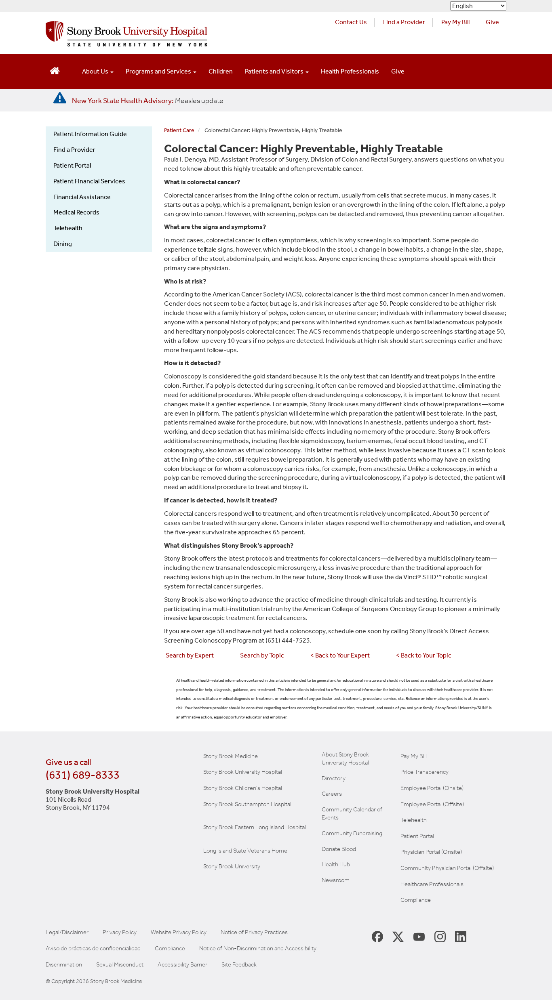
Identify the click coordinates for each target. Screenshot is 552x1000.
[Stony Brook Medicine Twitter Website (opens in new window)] (419, 936)
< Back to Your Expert (340, 655)
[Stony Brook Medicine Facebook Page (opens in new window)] (377, 936)
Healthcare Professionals (432, 884)
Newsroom (336, 880)
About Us (96, 71)
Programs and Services (159, 71)
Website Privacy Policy (178, 932)
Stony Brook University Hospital (242, 771)
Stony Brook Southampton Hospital (247, 804)
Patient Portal (72, 165)
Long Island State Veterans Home (245, 850)
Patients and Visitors (275, 71)
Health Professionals (350, 71)
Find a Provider (404, 22)
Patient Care (179, 130)
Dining (62, 244)
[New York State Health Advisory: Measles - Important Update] (59, 98)
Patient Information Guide (90, 134)
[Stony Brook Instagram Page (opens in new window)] (440, 936)
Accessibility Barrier (182, 964)
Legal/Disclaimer (67, 932)
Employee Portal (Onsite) (432, 788)
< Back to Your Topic (423, 655)
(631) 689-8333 (83, 775)
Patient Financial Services (89, 181)
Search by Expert (190, 655)
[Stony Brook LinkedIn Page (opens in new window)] (460, 936)
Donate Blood (339, 849)
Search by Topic (262, 655)
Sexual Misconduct (119, 964)
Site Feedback (239, 964)
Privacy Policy (120, 932)
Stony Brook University (231, 866)
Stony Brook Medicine (230, 756)
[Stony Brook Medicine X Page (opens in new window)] (398, 936)
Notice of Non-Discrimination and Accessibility (257, 948)
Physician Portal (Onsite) (431, 851)
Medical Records (76, 212)
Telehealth (67, 228)
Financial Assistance (82, 197)
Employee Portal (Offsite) (432, 804)
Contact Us (351, 22)
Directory (334, 778)
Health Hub (336, 864)
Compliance (415, 899)
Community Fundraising (352, 833)
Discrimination (64, 964)
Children (221, 71)
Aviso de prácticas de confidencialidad (93, 948)
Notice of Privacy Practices (254, 932)
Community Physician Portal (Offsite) (447, 868)
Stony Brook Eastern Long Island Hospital (254, 827)
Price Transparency (424, 771)
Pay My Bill (455, 22)
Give (492, 22)
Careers (332, 793)
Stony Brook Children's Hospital (242, 788)
